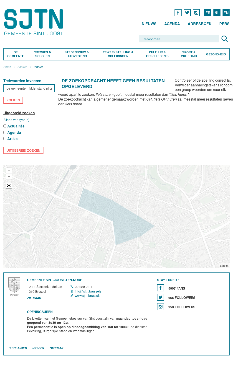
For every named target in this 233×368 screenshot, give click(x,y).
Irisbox (38, 348)
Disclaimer (17, 348)
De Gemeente (15, 54)
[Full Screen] (9, 185)
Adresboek (200, 23)
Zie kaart (35, 298)
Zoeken (22, 67)
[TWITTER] (187, 12)
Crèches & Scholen (42, 54)
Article (12, 139)
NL (217, 12)
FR (207, 12)
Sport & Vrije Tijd (189, 54)
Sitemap (56, 348)
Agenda (172, 23)
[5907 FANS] (160, 288)
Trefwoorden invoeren (22, 80)
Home (7, 67)
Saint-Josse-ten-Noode (34, 22)
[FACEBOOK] (178, 12)
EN (226, 12)
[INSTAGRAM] (196, 12)
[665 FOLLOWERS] (160, 297)
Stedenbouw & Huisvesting (77, 54)
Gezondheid (216, 54)
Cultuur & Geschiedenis (157, 54)
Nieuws (149, 23)
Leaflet (224, 265)
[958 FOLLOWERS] (160, 306)
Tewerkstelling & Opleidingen (118, 54)
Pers (224, 23)
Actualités (16, 126)
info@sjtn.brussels (88, 291)
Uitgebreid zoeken (19, 112)
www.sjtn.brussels (87, 295)
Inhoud (38, 67)
